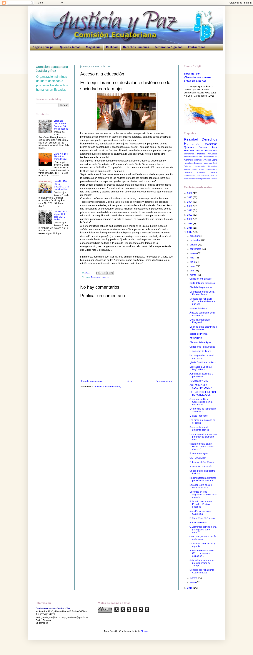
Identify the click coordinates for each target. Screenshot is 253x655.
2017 (190, 232)
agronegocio (212, 169)
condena (213, 172)
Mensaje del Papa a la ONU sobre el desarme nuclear (202, 302)
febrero (194, 578)
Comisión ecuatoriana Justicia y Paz (52, 68)
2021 (190, 215)
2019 (190, 223)
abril (192, 270)
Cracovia (207, 157)
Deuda (214, 157)
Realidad (112, 47)
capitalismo (200, 172)
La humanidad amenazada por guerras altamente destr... (203, 437)
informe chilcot (195, 179)
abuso (201, 169)
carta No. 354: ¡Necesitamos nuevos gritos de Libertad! (197, 77)
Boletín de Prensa (198, 334)
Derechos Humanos (136, 47)
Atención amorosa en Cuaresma (200, 512)
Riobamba (207, 163)
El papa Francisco (198, 416)
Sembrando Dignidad (168, 47)
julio (192, 257)
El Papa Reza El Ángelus (202, 518)
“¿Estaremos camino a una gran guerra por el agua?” (203, 530)
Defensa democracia (194, 166)
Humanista (212, 166)
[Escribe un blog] (101, 273)
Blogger (145, 631)
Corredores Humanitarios (202, 347)
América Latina (210, 160)
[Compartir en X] (104, 273)
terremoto (198, 160)
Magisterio (93, 47)
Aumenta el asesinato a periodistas (201, 375)
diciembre (195, 236)
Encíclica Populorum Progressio (199, 321)
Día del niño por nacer (200, 287)
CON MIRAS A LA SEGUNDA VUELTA (200, 386)
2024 (190, 202)
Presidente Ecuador (193, 163)
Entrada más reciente (92, 381)
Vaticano (198, 157)
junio (192, 262)
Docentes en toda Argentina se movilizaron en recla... (203, 495)
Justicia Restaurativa (206, 150)
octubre (194, 244)
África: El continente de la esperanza (202, 314)
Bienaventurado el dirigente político (199, 428)
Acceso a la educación (200, 466)
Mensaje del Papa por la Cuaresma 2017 (201, 571)
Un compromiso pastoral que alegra (201, 356)
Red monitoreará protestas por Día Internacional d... (203, 479)
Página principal (43, 47)
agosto (193, 253)
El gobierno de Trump (200, 351)
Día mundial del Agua (200, 342)
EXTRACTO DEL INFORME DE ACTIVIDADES (203, 393)
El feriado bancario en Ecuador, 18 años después (61, 125)
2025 (190, 197)
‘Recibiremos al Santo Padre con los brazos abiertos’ (201, 447)
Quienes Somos (70, 47)
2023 (190, 206)
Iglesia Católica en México (202, 362)
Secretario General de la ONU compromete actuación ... (201, 553)
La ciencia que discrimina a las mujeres (203, 328)
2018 (190, 228)
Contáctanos (196, 47)
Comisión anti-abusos (200, 279)
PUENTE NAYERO (198, 381)
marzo (193, 275)
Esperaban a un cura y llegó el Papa (200, 368)
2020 (190, 219)
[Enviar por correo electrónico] (97, 273)
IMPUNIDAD (195, 338)
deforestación (190, 175)
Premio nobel (190, 169)
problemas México (209, 179)
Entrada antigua (164, 381)
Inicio (129, 381)
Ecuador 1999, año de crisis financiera (200, 486)
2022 (190, 210)
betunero (188, 172)
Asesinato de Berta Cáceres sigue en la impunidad (200, 402)
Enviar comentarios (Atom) (107, 386)
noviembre (195, 240)
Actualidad (212, 154)
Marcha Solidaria (198, 308)
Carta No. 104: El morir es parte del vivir (61, 157)
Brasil (215, 163)
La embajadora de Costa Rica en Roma (201, 293)
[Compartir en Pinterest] (112, 273)
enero (193, 582)
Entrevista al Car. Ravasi (201, 462)
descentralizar (203, 175)
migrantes (188, 160)
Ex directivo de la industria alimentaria (202, 410)
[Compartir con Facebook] (108, 273)
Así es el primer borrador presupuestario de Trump (201, 563)
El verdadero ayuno (199, 453)
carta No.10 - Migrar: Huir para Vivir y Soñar (60, 215)
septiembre (196, 249)
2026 (190, 193)
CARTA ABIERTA (197, 458)
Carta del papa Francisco (202, 283)
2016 (190, 588)
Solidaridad (189, 157)
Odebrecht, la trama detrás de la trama (202, 537)
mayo (193, 266)
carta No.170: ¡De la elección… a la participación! (61, 185)
